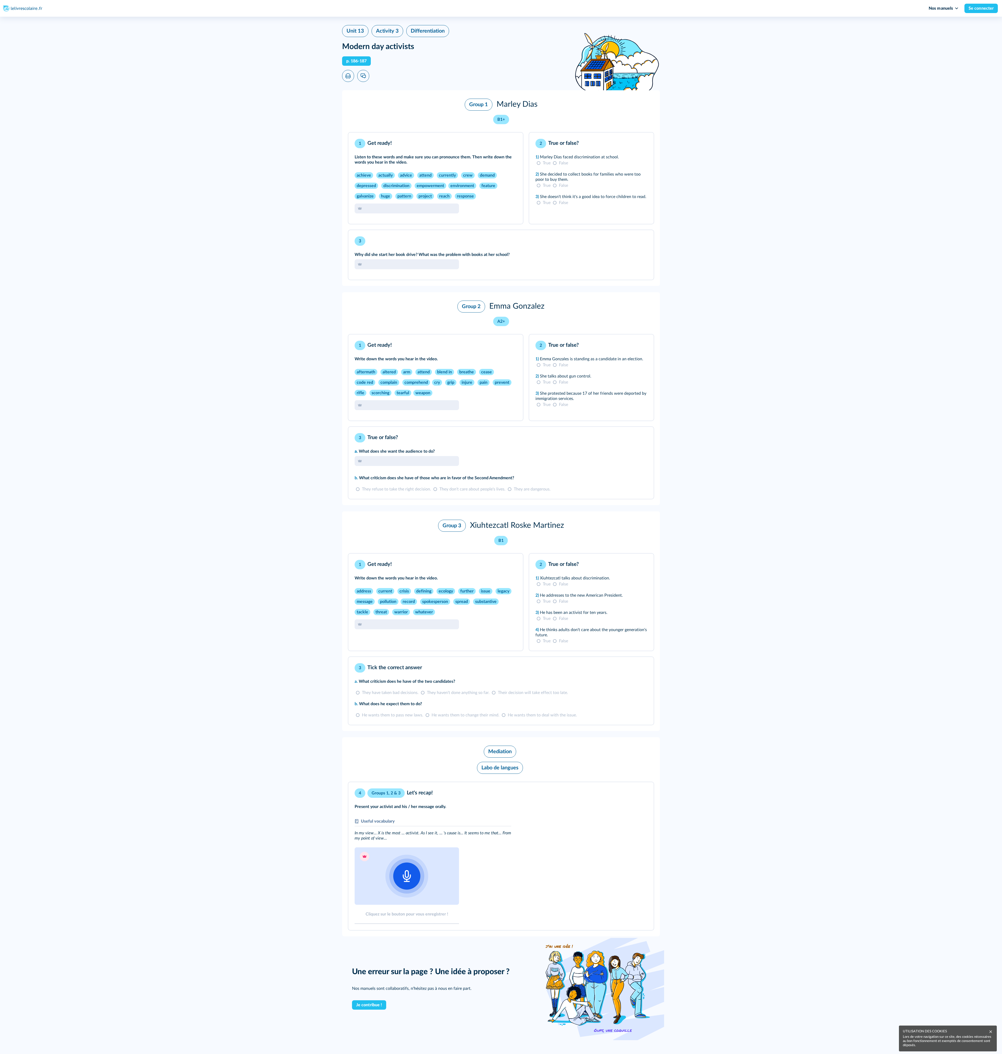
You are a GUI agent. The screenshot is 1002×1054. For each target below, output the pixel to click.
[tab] (497, 143)
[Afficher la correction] (497, 143)
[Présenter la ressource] (511, 143)
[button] (501, 111)
